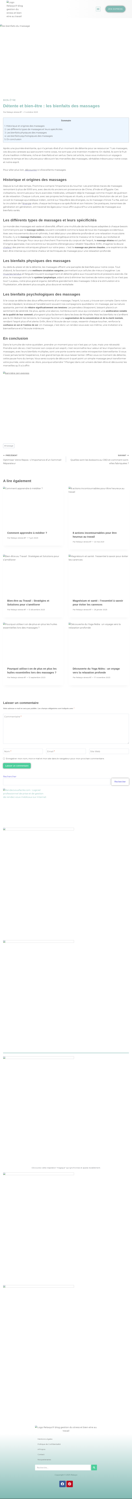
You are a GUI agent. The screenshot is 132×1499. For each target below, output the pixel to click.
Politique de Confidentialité (49, 1444)
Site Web (95, 751)
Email (51, 751)
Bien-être (9, 100)
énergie (27, 203)
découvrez (31, 170)
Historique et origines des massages (24, 126)
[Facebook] (62, 1484)
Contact (41, 1454)
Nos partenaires (44, 1460)
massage (8, 446)
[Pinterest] (69, 1484)
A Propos (41, 1449)
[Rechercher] (94, 1467)
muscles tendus (12, 274)
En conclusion (13, 139)
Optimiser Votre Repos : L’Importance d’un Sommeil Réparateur (32, 459)
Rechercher (9, 776)
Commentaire (13, 716)
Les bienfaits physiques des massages (26, 132)
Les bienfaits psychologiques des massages (29, 136)
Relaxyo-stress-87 (14, 112)
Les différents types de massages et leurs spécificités (33, 129)
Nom (7, 751)
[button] (98, 9)
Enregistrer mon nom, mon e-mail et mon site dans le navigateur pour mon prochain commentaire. (55, 758)
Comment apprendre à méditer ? (27, 532)
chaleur (7, 247)
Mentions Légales (45, 1439)
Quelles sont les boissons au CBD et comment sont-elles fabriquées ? (100, 459)
